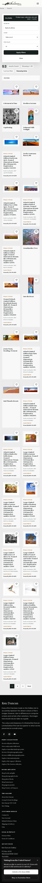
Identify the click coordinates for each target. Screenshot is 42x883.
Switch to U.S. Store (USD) (21, 872)
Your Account (6, 818)
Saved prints (21, 71)
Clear (21, 58)
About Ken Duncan (8, 797)
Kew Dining (5, 806)
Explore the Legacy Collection (11, 761)
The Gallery (7, 793)
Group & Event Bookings (10, 800)
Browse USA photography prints (12, 752)
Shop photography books (10, 776)
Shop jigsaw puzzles (8, 785)
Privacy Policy (6, 835)
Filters (7, 78)
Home (2, 8)
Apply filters (21, 52)
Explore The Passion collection (11, 764)
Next (29, 686)
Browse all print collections (10, 743)
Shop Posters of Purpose (10, 788)
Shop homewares (7, 782)
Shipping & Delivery (8, 824)
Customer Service (9, 811)
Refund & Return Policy (9, 821)
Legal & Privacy (8, 832)
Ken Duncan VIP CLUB (9, 803)
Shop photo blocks (8, 779)
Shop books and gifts (8, 773)
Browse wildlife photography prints (13, 755)
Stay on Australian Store (21, 878)
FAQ (3, 827)
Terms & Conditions (8, 838)
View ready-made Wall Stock (11, 746)
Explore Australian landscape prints (13, 749)
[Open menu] (37, 3)
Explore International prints (10, 758)
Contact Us (5, 815)
